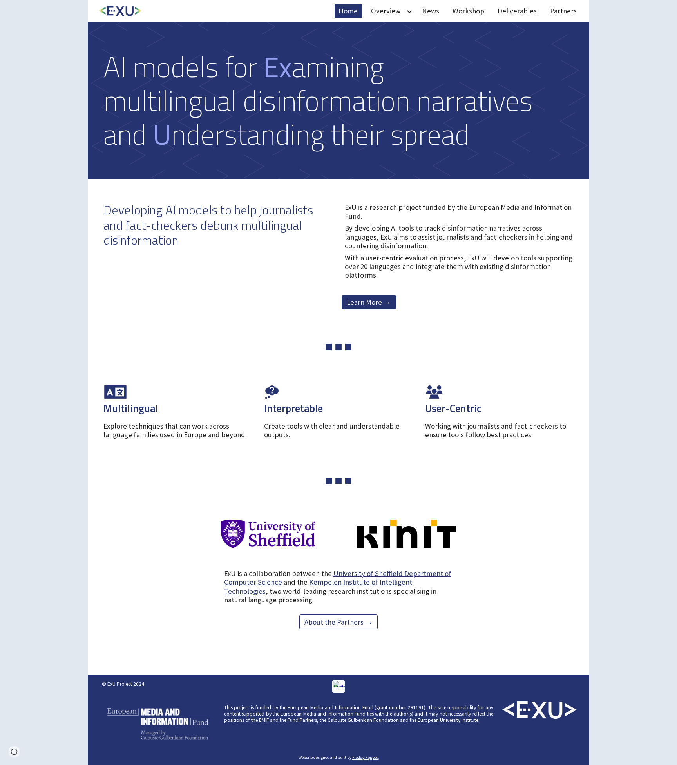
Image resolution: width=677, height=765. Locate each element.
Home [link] (348, 10)
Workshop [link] (468, 10)
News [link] (430, 10)
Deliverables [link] (517, 10)
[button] (14, 751)
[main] (338, 100)
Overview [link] (385, 10)
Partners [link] (563, 10)
